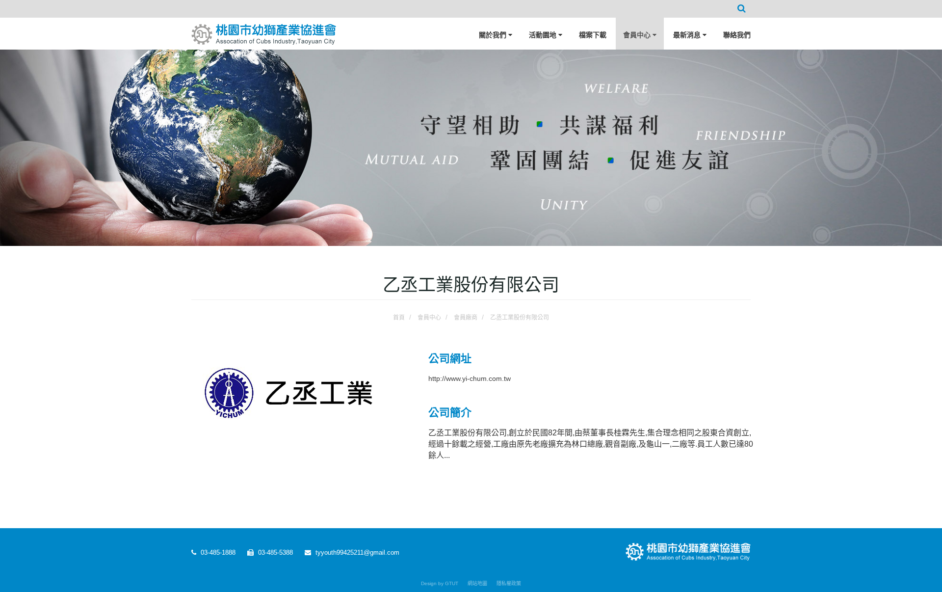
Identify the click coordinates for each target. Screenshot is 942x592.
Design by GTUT (439, 583)
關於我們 (493, 35)
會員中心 (638, 35)
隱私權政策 (509, 583)
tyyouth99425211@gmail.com (356, 552)
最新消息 (688, 35)
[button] (741, 9)
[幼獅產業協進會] (263, 30)
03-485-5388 (274, 552)
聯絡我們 (737, 35)
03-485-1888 (217, 552)
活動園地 (543, 35)
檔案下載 (592, 35)
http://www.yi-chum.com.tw (469, 378)
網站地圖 (477, 583)
